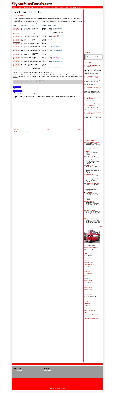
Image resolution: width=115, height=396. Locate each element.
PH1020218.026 (16, 65)
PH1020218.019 (16, 56)
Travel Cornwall (87, 275)
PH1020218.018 (16, 54)
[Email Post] (36, 81)
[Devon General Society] (89, 249)
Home (19, 7)
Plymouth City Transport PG (90, 310)
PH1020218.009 (16, 39)
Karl (88, 65)
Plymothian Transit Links (76, 7)
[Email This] (38, 81)
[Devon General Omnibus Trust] (91, 247)
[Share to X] (41, 81)
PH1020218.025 (16, 64)
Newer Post (16, 129)
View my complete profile (19, 372)
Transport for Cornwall (89, 264)
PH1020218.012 (16, 43)
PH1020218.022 (16, 60)
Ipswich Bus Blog (90, 218)
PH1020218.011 (16, 42)
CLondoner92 (89, 192)
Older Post (80, 129)
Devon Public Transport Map (90, 298)
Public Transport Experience (92, 142)
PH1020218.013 (16, 44)
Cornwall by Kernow (88, 262)
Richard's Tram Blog (90, 210)
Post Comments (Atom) (24, 131)
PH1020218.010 (16, 40)
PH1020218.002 (16, 26)
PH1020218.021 (16, 58)
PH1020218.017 (16, 51)
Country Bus (87, 266)
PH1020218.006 (16, 33)
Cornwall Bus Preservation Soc (91, 318)
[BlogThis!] (40, 81)
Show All (100, 226)
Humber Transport (90, 201)
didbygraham (20, 81)
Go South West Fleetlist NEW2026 (45, 7)
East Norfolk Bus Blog (91, 156)
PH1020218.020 (16, 57)
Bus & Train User (90, 165)
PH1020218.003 (16, 28)
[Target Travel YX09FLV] (19, 15)
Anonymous (89, 76)
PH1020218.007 (16, 35)
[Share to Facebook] (42, 81)
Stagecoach (86, 260)
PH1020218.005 (16, 31)
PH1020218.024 (16, 63)
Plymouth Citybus (88, 257)
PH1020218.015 (16, 49)
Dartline (86, 269)
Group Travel (87, 271)
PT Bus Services (59, 7)
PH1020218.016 (16, 50)
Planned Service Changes (29, 7)
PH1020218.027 (16, 67)
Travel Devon (87, 303)
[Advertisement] (93, 29)
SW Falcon (86, 291)
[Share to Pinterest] (43, 81)
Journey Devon (87, 301)
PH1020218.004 (16, 29)
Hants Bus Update (90, 174)
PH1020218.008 (16, 36)
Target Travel (19, 82)
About (14, 7)
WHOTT (86, 312)
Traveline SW (87, 305)
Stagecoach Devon (88, 289)
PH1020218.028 (16, 69)
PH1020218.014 (16, 46)
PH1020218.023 (16, 61)
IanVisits (88, 151)
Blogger (63, 388)
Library (66, 7)
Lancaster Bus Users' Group (92, 183)
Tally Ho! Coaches (88, 273)
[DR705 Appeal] (92, 243)
